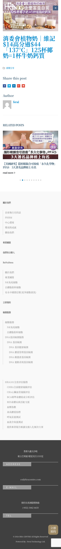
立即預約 (7, 302)
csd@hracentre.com (30, 479)
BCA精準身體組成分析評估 (20, 397)
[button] (20, 180)
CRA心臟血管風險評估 (18, 392)
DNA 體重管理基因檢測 (21, 352)
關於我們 (7, 202)
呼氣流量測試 (14, 417)
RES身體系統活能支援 (18, 402)
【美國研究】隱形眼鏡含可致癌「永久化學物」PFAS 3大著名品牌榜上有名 (30, 165)
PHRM (8, 217)
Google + (18, 85)
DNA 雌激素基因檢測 (19, 357)
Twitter (9, 85)
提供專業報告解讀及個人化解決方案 (25, 427)
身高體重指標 (14, 412)
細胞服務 (9, 322)
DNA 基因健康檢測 (18, 347)
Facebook (4, 85)
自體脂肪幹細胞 (13, 287)
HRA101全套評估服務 (16, 382)
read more (8, 172)
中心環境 (9, 222)
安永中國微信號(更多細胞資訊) (20, 292)
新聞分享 (10, 67)
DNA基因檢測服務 (14, 337)
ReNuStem (8, 262)
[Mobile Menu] (55, 8)
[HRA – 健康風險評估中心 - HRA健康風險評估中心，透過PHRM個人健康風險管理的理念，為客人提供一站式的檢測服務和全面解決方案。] (10, 8)
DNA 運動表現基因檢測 (21, 362)
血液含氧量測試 (15, 422)
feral (16, 102)
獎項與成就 (10, 227)
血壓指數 (11, 407)
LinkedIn (13, 85)
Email (23, 85)
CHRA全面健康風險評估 (19, 387)
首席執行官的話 (13, 212)
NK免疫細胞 (11, 282)
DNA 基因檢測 (14, 342)
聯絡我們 (9, 232)
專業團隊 (7, 242)
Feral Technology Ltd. (36, 541)
